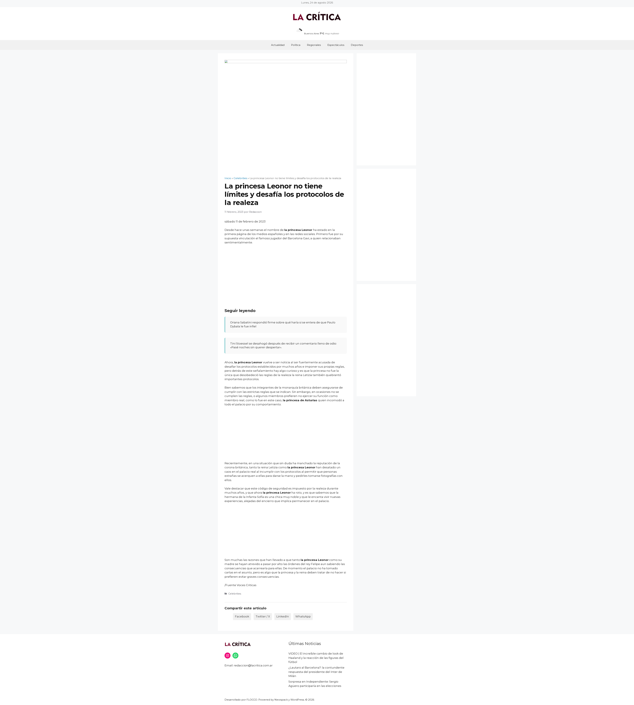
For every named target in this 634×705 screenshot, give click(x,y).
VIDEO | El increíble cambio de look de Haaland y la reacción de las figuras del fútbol (316, 658)
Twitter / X (263, 616)
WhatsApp (303, 616)
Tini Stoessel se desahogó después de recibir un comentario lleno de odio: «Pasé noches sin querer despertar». (283, 345)
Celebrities (234, 593)
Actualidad (277, 45)
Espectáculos (335, 45)
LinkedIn (282, 616)
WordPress (297, 699)
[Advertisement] (286, 272)
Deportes (357, 45)
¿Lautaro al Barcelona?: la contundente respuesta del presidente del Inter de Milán (316, 672)
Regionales (314, 45)
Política (295, 45)
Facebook (242, 616)
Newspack (281, 699)
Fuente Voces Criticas (241, 585)
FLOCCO (252, 699)
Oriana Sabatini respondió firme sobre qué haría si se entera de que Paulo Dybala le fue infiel (282, 324)
